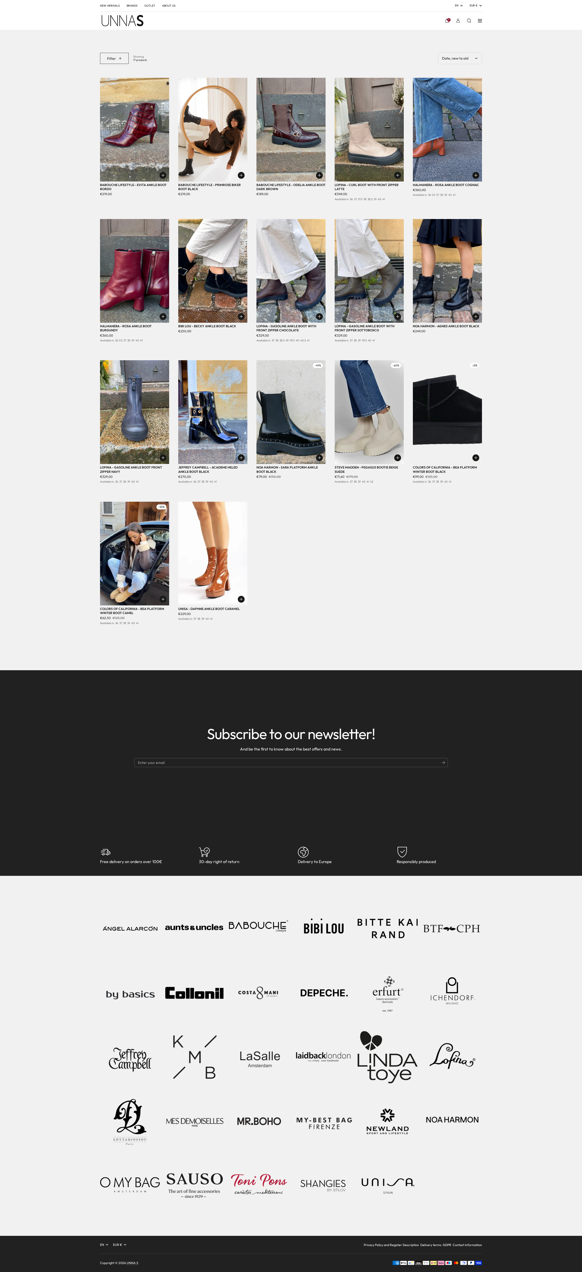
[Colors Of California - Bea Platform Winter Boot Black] (447, 412)
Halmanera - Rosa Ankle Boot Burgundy (126, 328)
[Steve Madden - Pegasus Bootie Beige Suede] (369, 412)
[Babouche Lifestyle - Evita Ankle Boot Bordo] (134, 129)
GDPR (447, 1245)
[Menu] (480, 21)
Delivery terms (430, 1245)
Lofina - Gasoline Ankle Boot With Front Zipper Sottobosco (364, 328)
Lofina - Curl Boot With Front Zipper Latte (367, 187)
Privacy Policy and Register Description (391, 1245)
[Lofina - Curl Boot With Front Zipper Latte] (369, 129)
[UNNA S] (122, 21)
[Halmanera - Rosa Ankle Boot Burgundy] (134, 271)
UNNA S (132, 1263)
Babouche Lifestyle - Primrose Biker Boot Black (209, 187)
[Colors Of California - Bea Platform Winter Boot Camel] (134, 553)
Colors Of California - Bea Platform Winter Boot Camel (132, 611)
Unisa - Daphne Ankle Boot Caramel (209, 609)
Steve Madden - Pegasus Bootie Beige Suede (366, 469)
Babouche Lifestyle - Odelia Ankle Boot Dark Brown (291, 187)
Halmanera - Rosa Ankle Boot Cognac (446, 185)
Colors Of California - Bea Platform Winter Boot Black (445, 469)
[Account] (458, 21)
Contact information (467, 1245)
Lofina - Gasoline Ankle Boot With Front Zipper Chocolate (286, 328)
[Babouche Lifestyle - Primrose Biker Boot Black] (212, 129)
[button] (447, 21)
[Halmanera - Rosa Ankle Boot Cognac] (447, 129)
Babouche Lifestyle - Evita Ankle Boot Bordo (133, 187)
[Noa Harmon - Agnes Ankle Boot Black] (447, 271)
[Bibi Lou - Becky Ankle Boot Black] (212, 271)
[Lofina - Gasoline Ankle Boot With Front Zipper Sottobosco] (369, 271)
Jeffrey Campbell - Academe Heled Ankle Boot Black (208, 469)
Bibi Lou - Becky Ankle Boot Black (207, 326)
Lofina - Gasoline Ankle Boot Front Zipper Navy (131, 469)
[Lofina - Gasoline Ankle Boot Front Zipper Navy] (134, 412)
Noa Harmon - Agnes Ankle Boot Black (446, 326)
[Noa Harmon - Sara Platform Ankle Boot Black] (291, 412)
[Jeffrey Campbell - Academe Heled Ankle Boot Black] (212, 412)
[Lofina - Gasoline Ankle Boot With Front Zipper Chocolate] (291, 271)
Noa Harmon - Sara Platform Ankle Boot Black (287, 469)
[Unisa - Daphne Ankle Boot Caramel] (212, 553)
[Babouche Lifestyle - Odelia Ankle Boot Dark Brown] (291, 129)
